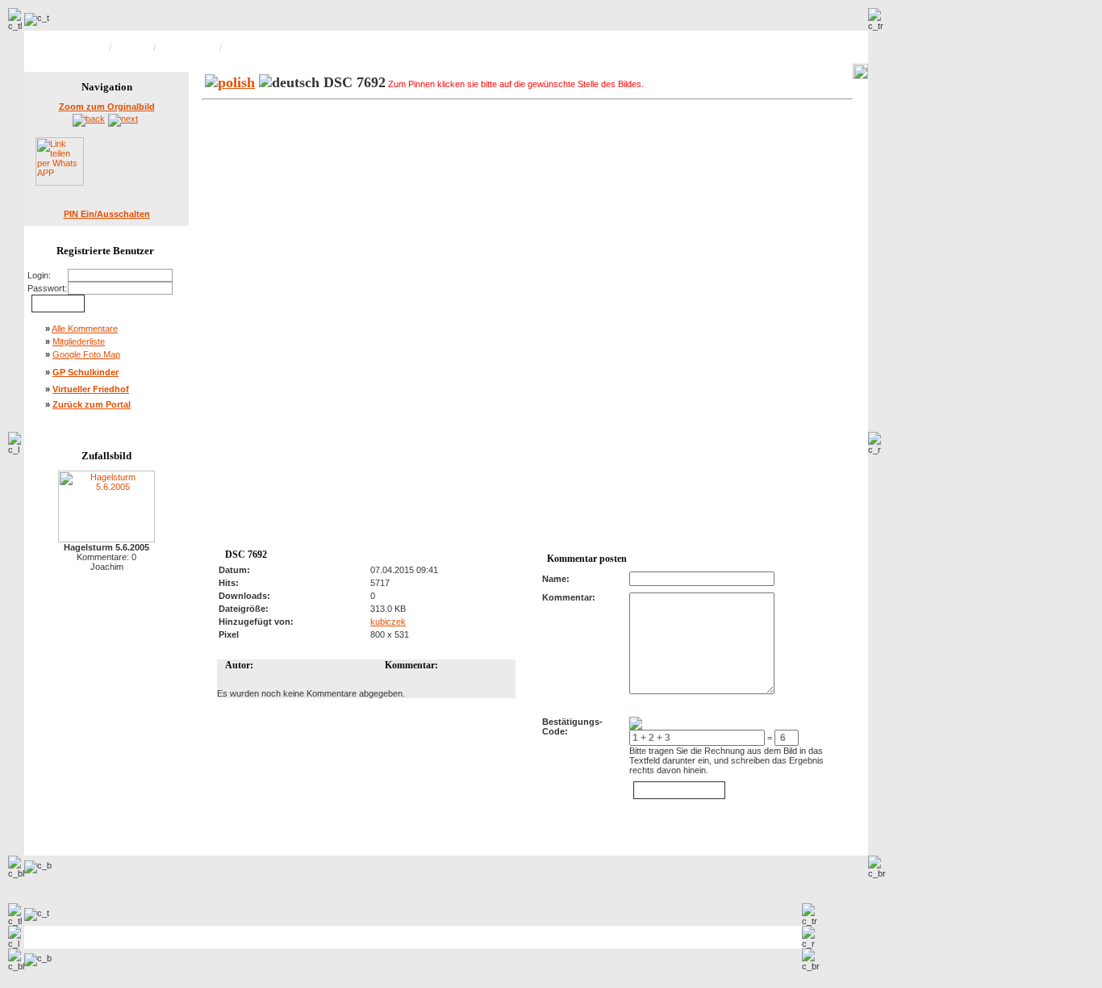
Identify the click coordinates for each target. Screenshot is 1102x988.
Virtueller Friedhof (90, 389)
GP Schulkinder (85, 372)
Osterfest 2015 (187, 47)
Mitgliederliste (78, 341)
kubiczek (388, 621)
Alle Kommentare (85, 328)
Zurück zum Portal (91, 404)
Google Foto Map (86, 354)
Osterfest (132, 47)
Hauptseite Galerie (70, 47)
